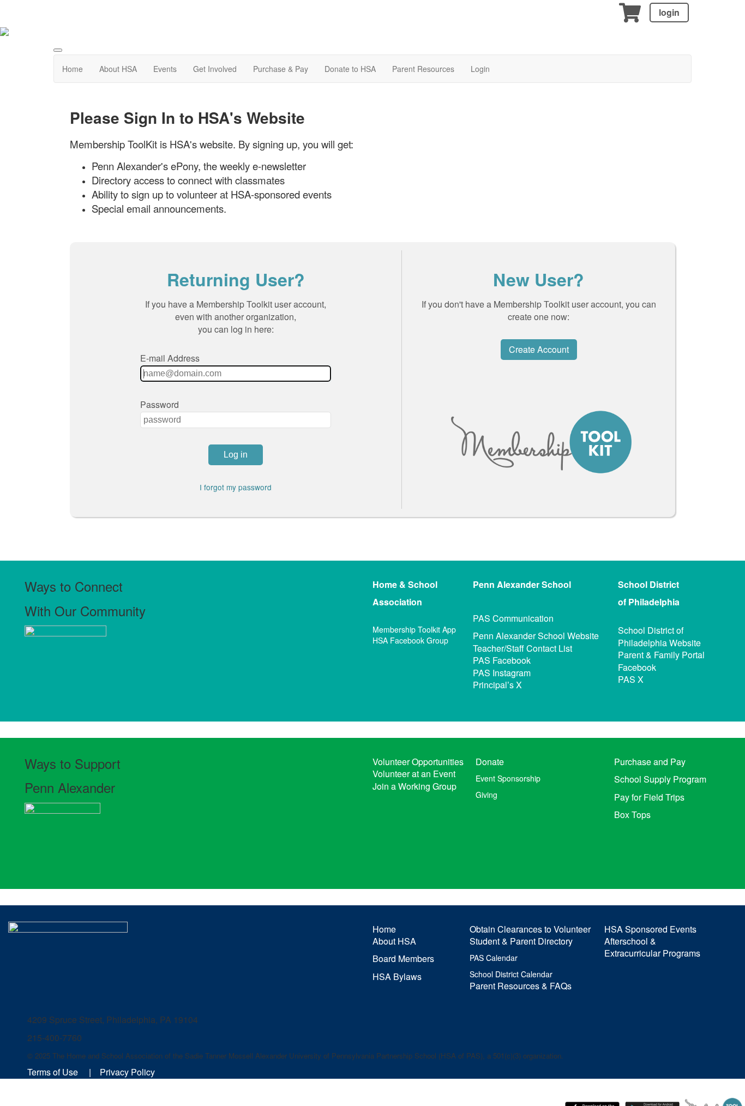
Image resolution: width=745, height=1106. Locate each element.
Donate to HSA (350, 68)
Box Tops (632, 814)
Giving (486, 794)
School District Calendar (511, 974)
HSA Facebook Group (410, 640)
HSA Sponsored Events (650, 929)
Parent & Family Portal (661, 654)
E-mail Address (170, 358)
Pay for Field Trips (649, 797)
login (669, 12)
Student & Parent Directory (521, 941)
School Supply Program (660, 779)
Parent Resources (423, 68)
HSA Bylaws (397, 976)
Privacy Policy (127, 1072)
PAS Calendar (494, 957)
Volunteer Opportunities (418, 761)
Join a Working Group (414, 786)
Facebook (637, 667)
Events (165, 68)
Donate (490, 761)
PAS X (631, 679)
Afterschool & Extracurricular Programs (652, 947)
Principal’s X (497, 684)
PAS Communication (513, 618)
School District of (650, 630)
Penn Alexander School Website (536, 635)
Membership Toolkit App (414, 629)
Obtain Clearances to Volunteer (530, 929)
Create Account (539, 349)
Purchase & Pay (280, 68)
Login (480, 68)
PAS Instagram (502, 672)
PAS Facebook (502, 660)
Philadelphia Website (659, 642)
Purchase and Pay (650, 761)
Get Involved (215, 68)
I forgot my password (236, 487)
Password (159, 404)
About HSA (118, 68)
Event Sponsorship (508, 778)
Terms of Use (52, 1072)
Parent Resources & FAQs (521, 985)
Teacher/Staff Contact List (522, 648)
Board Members (403, 958)
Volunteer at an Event (413, 773)
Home (72, 68)
